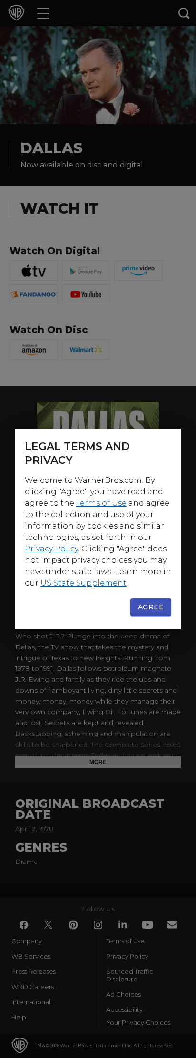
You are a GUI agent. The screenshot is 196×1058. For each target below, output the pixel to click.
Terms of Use (101, 503)
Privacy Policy (51, 548)
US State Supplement (83, 583)
